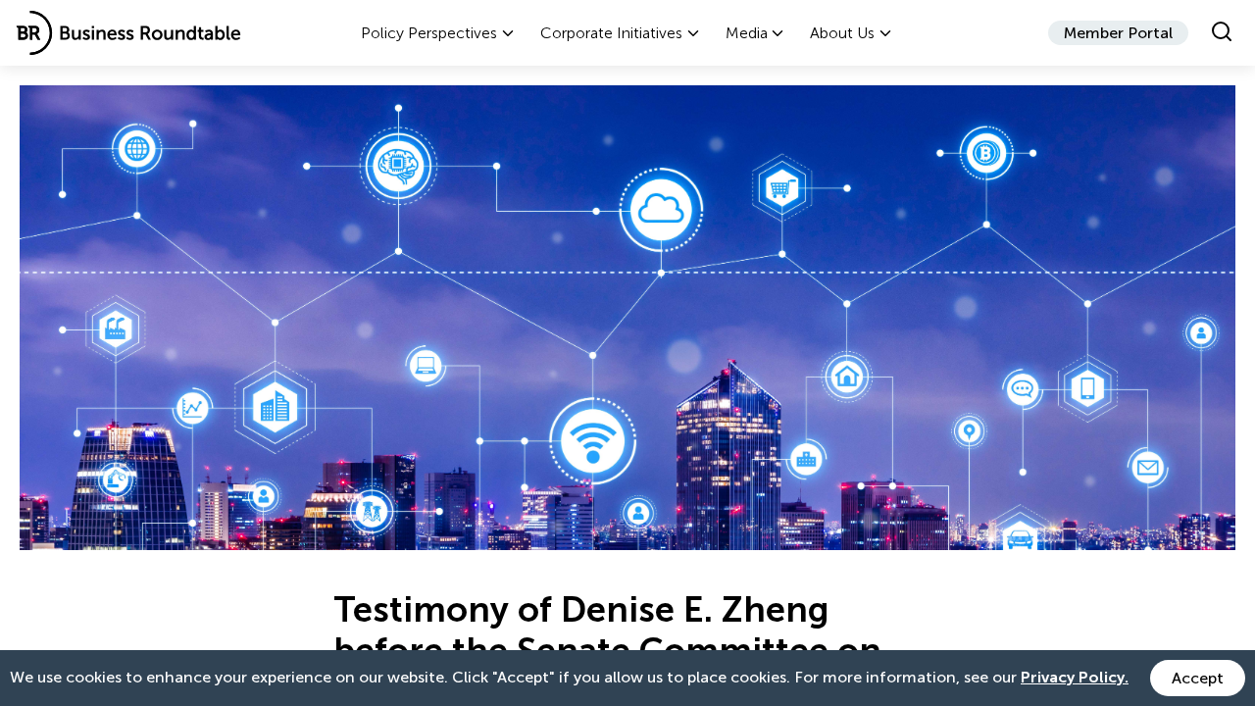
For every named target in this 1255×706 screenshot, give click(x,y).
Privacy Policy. (1075, 677)
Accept (1198, 678)
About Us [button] (842, 33)
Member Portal (1118, 33)
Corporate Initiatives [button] (611, 33)
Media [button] (747, 33)
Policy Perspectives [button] (429, 33)
